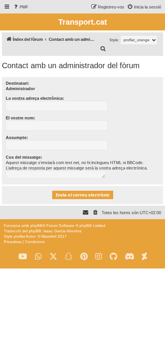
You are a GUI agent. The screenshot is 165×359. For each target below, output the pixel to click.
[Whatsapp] (38, 257)
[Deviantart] (144, 257)
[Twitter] (53, 257)
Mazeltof (48, 236)
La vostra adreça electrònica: (35, 98)
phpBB (36, 225)
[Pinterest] (83, 257)
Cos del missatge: (24, 157)
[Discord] (129, 257)
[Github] (113, 257)
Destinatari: (17, 83)
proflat (19, 236)
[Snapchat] (68, 257)
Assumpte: (17, 137)
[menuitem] (20, 7)
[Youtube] (22, 257)
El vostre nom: (20, 118)
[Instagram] (98, 257)
